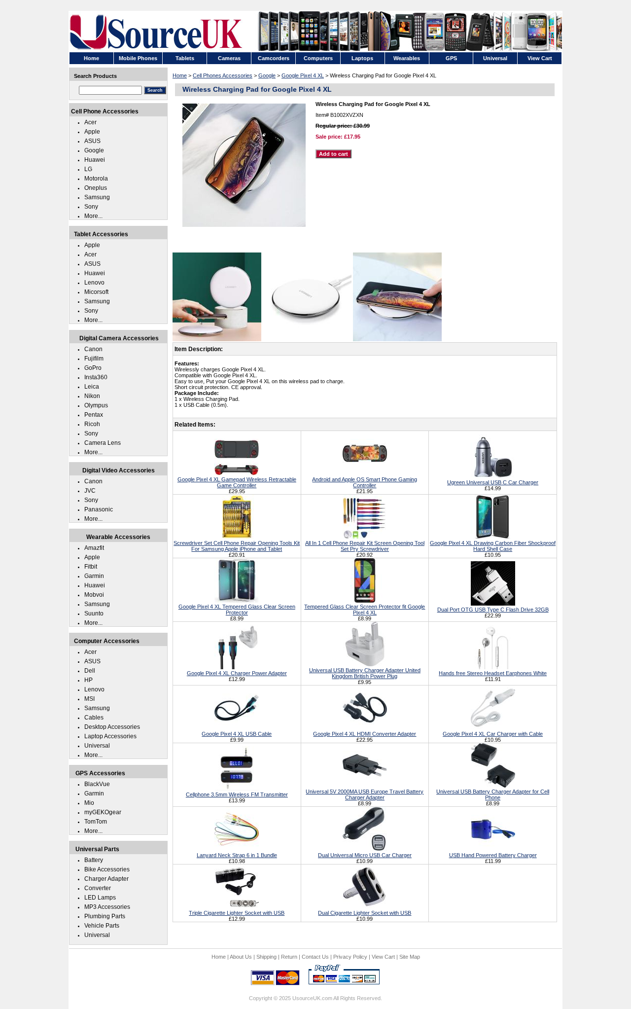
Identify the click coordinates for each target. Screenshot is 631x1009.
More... (93, 216)
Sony (91, 206)
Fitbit (90, 566)
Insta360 (95, 377)
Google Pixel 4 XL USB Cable (237, 734)
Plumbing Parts (104, 916)
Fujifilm (94, 358)
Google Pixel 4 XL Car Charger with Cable (493, 734)
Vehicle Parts (101, 925)
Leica (91, 386)
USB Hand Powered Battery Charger (493, 855)
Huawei (94, 159)
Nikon (92, 396)
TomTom (95, 821)
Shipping (266, 957)
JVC (90, 490)
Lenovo (94, 282)
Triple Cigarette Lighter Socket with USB (236, 913)
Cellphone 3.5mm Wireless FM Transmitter (237, 794)
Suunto (94, 613)
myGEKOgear (102, 812)
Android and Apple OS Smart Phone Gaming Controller (364, 482)
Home (180, 75)
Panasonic (98, 509)
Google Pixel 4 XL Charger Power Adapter (237, 673)
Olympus (96, 405)
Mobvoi (94, 594)
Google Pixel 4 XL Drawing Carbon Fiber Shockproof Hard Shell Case (493, 546)
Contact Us (315, 957)
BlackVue (97, 784)
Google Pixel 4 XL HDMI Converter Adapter (364, 734)
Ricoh (92, 424)
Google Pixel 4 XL (302, 75)
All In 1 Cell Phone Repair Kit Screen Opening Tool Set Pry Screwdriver (364, 546)
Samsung (97, 197)
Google (267, 75)
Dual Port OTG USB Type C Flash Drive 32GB (493, 610)
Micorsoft (96, 291)
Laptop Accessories (110, 736)
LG (88, 169)
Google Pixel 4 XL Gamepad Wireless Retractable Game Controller (236, 482)
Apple (92, 131)
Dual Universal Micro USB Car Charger (365, 855)
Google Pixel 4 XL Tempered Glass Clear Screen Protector (236, 609)
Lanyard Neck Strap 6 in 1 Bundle (237, 855)
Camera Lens (102, 442)
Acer (90, 122)
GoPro (93, 367)
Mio (89, 802)
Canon (93, 349)
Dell (89, 670)
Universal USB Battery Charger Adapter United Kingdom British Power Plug (365, 673)
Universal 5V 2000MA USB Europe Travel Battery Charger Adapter (364, 794)
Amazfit (94, 547)
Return (289, 957)
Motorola (96, 178)
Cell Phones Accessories (222, 75)
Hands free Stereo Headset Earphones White (493, 673)
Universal (97, 745)
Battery (93, 860)
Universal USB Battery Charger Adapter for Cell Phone (492, 794)
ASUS (92, 141)
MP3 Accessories (107, 906)
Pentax (93, 414)
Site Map (409, 957)
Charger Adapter (106, 878)
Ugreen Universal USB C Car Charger (492, 482)
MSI (89, 698)
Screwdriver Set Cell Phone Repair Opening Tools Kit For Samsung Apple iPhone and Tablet (237, 546)
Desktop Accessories (112, 726)
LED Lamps (100, 897)
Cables (94, 717)
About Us (241, 957)
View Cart (383, 957)
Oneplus (95, 187)
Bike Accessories (107, 869)
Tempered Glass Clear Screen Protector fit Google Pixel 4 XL (364, 609)
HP (88, 680)
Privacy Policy (350, 957)
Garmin (94, 576)
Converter (97, 888)
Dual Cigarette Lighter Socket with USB (364, 913)
